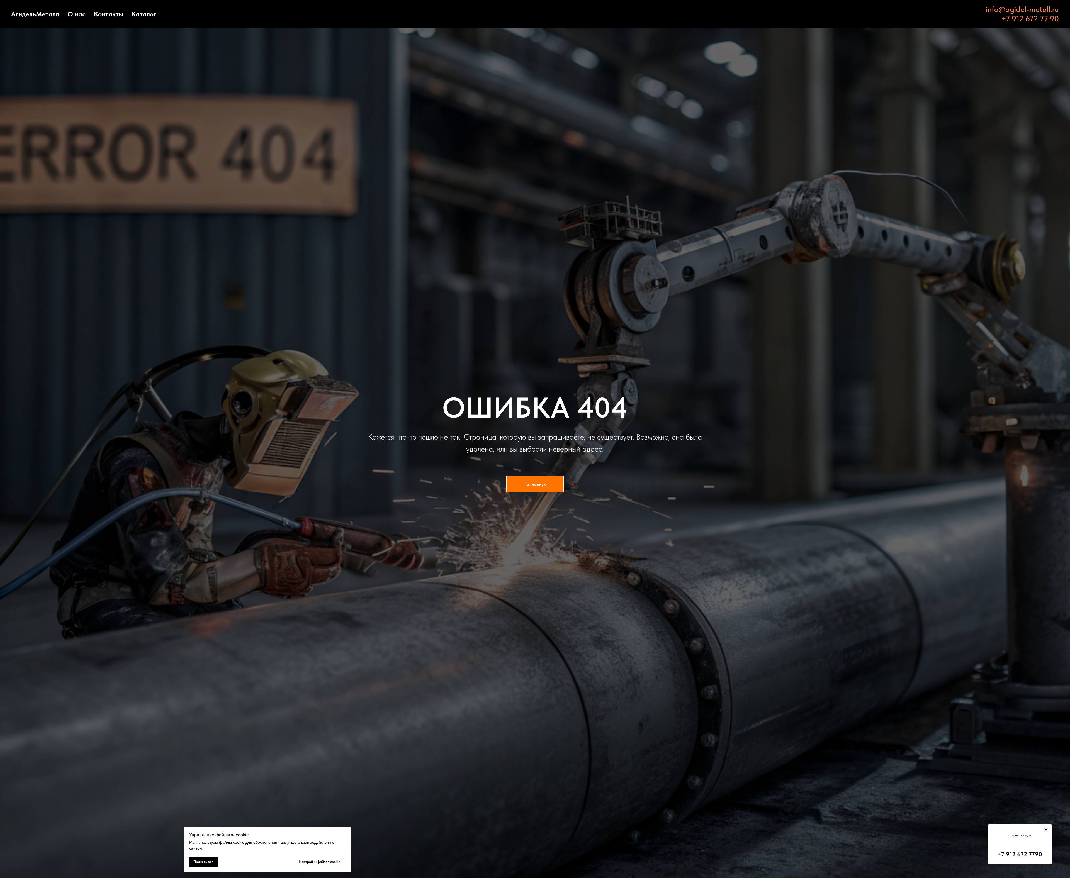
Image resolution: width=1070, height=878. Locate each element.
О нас (76, 14)
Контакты (108, 14)
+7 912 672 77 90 (1030, 18)
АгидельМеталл (35, 14)
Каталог (144, 14)
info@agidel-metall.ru (1022, 9)
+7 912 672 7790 (1020, 854)
